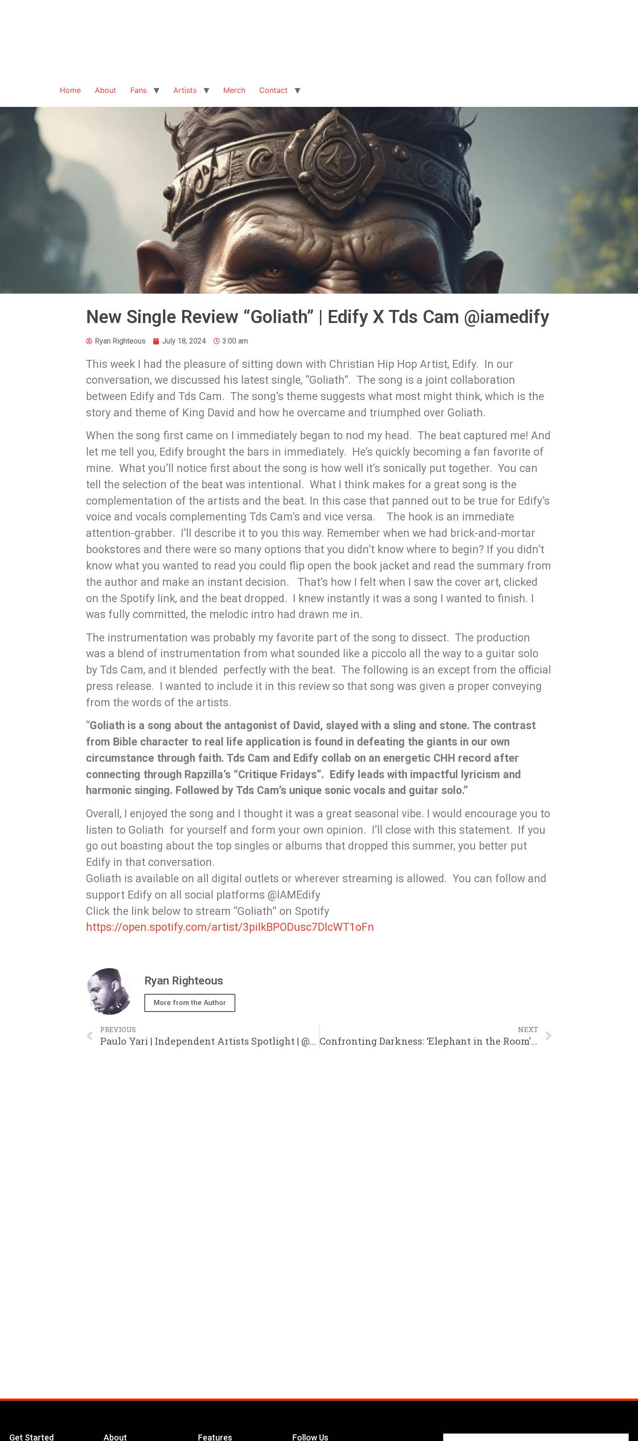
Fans (138, 90)
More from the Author (190, 1002)
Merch (234, 90)
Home (70, 90)
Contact (273, 90)
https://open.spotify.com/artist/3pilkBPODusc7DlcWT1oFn (230, 927)
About (105, 90)
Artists (185, 90)
